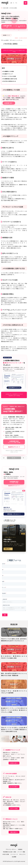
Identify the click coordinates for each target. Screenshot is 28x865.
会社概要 (14, 856)
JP (11, 2)
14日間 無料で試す (14, 441)
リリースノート (14, 854)
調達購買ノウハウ (6, 35)
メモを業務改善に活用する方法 (9, 78)
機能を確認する (14, 832)
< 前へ (3, 457)
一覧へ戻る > (14, 457)
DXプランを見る (14, 808)
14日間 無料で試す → (9, 103)
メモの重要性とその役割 (8, 71)
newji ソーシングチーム (17, 40)
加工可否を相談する (14, 786)
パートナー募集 (21, 852)
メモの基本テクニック (7, 74)
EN (13, 2)
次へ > (24, 457)
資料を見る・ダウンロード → (14, 514)
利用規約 (20, 849)
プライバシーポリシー (11, 849)
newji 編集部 (6, 40)
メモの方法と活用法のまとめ (9, 81)
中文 (16, 2)
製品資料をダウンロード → (14, 485)
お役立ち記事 (5, 8)
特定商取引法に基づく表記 (9, 852)
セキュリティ (22, 854)
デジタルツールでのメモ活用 (9, 76)
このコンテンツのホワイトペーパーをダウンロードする (14, 51)
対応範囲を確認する (14, 763)
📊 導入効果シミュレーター (10, 520)
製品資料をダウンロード (14, 447)
